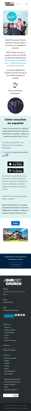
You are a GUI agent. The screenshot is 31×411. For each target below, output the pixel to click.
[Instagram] (16, 315)
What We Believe (9, 332)
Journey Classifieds (9, 384)
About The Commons (10, 340)
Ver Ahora (16, 264)
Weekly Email (9, 316)
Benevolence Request (10, 390)
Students (6, 363)
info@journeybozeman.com (11, 310)
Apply (6, 387)
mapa (15, 223)
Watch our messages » (9, 350)
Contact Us (7, 327)
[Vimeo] (24, 315)
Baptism (6, 361)
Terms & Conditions (22, 408)
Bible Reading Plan (9, 371)
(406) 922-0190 (8, 302)
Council (6, 338)
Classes (6, 368)
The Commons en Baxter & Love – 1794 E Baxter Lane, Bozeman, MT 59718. (15, 63)
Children (6, 366)
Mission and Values (9, 330)
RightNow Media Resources (12, 379)
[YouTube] (21, 315)
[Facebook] (19, 315)
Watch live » (6, 345)
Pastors (6, 335)
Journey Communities (10, 358)
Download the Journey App (12, 382)
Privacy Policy (12, 408)
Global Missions (8, 374)
